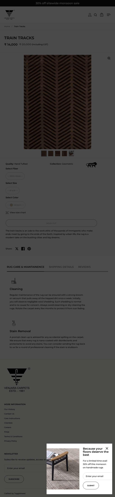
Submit (91, 485)
